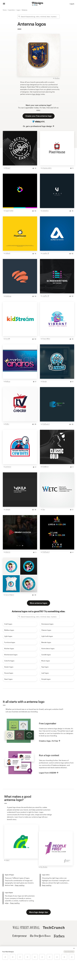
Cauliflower (45, 466)
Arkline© (7, 253)
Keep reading (19, 885)
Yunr (43, 509)
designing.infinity (47, 168)
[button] (74, 948)
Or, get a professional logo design (37, 126)
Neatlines (57, 78)
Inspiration (11, 10)
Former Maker (46, 339)
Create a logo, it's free (48, 741)
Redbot (7, 424)
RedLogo (7, 381)
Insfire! (8, 860)
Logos (18, 10)
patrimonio (8, 467)
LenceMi (7, 339)
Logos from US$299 (47, 773)
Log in (72, 4)
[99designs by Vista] (37, 4)
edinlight (7, 509)
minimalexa (45, 211)
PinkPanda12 (46, 424)
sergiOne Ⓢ (45, 253)
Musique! (7, 168)
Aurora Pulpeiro (9, 595)
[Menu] (4, 4)
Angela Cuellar (9, 211)
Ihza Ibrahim (43, 867)
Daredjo (44, 381)
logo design (36, 94)
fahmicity (7, 552)
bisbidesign (8, 296)
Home (5, 10)
